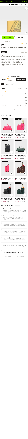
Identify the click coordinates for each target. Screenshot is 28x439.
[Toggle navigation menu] (2, 5)
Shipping (25, 52)
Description (4, 52)
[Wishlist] (23, 4)
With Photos (10, 84)
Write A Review (21, 79)
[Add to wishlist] (26, 8)
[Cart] (26, 4)
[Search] (21, 4)
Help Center (20, 252)
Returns (21, 52)
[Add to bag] (11, 131)
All (2, 84)
